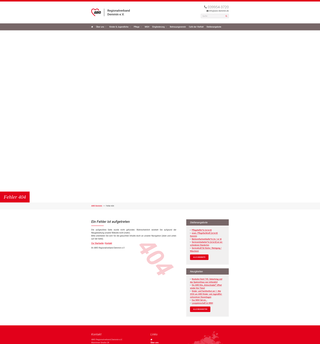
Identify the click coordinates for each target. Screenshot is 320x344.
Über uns (100, 27)
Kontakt (108, 243)
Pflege (137, 27)
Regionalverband (118, 10)
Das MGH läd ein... (199, 300)
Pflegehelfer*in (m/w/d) (202, 230)
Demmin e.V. (115, 14)
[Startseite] (92, 27)
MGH (147, 27)
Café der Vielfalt (196, 27)
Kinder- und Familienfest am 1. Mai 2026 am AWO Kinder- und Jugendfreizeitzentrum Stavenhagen (206, 294)
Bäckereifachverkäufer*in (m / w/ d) (207, 239)
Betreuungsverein (178, 27)
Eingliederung (158, 27)
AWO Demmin (96, 206)
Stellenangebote (213, 27)
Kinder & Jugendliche (118, 27)
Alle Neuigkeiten (200, 309)
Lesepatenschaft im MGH (202, 303)
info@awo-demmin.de (219, 11)
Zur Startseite (97, 243)
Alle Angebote (199, 257)
